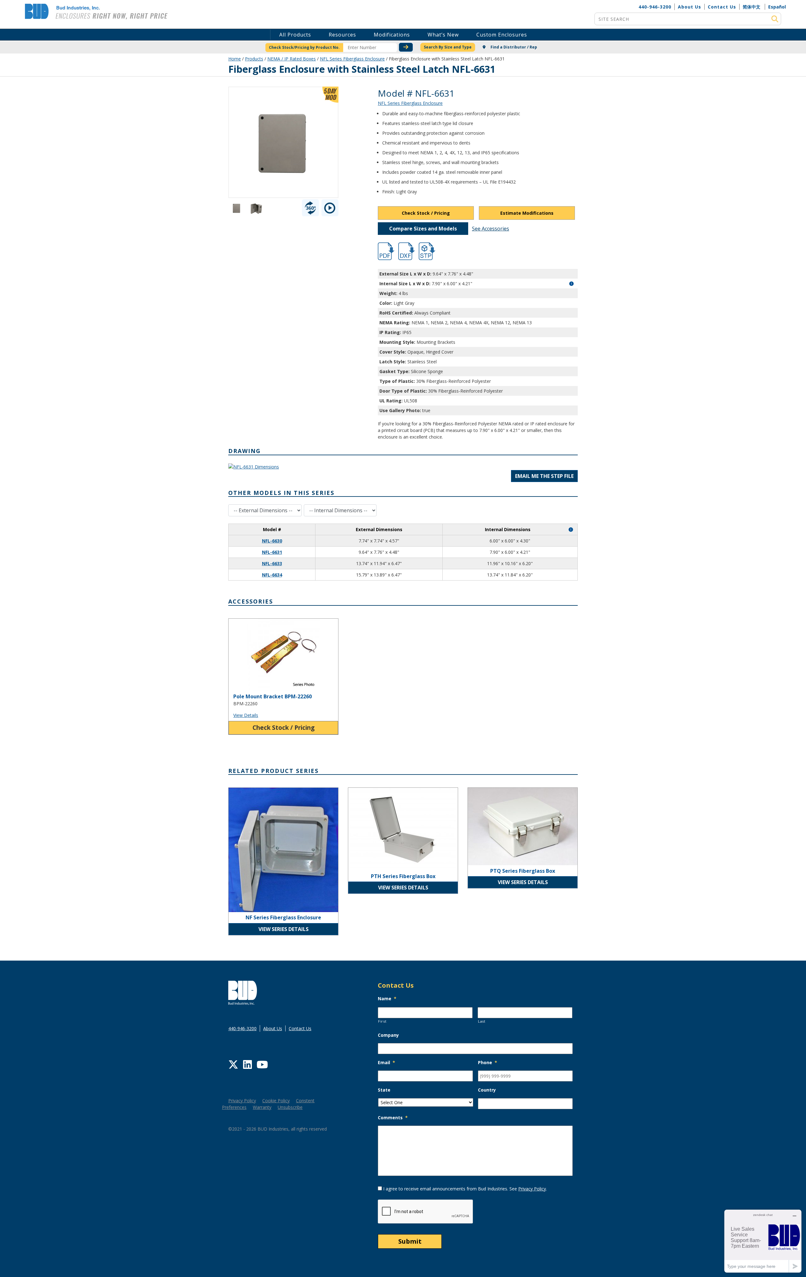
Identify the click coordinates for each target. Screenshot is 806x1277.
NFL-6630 (272, 541)
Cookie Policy (276, 1101)
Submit (410, 1241)
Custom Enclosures (501, 34)
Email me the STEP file (544, 476)
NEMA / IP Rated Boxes (291, 59)
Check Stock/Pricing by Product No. (304, 47)
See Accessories (490, 228)
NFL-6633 (272, 563)
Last (481, 1021)
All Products (295, 34)
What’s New (443, 34)
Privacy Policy (242, 1101)
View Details (245, 715)
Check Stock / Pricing (426, 213)
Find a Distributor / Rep (513, 47)
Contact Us (722, 7)
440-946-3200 (655, 7)
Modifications (392, 34)
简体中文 (751, 7)
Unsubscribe (290, 1107)
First (382, 1021)
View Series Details (283, 929)
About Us (689, 7)
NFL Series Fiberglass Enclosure (352, 59)
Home (234, 59)
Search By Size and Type (448, 47)
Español (777, 7)
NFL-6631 (272, 552)
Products (254, 59)
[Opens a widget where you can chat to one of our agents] (763, 1241)
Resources (342, 34)
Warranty (262, 1107)
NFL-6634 (272, 575)
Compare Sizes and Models (423, 228)
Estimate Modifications (526, 213)
